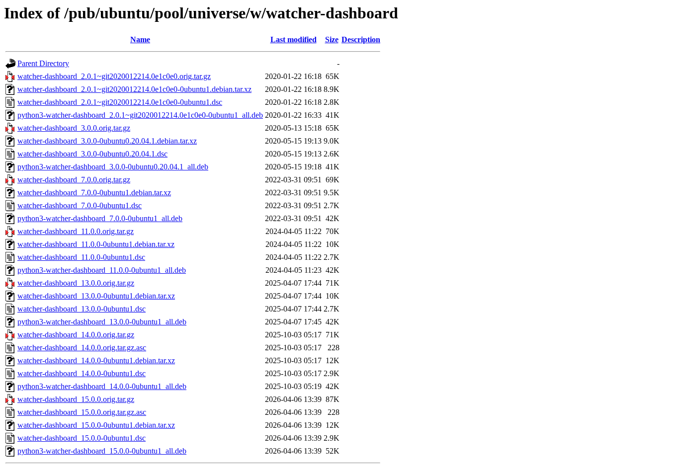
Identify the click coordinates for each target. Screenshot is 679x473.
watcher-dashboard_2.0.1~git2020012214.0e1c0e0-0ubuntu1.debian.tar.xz (134, 89)
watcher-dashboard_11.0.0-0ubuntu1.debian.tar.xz (95, 244)
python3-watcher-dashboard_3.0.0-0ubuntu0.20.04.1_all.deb (112, 166)
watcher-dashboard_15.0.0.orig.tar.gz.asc (81, 412)
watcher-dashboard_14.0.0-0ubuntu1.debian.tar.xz (96, 360)
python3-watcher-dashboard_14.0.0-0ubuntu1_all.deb (101, 386)
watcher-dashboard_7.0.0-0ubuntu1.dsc (79, 205)
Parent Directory (43, 63)
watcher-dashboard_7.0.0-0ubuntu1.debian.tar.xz (94, 192)
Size (332, 39)
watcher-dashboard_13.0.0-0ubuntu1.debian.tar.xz (96, 296)
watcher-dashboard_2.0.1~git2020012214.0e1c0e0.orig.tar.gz (114, 76)
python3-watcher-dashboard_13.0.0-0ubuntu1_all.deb (101, 321)
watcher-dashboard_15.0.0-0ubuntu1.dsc (81, 438)
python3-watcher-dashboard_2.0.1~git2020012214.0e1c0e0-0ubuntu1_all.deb (140, 115)
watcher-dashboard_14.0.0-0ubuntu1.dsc (81, 373)
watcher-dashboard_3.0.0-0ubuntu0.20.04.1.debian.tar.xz (107, 141)
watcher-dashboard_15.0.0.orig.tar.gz (75, 399)
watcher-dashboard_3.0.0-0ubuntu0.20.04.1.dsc (92, 154)
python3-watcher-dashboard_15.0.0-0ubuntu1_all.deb (101, 451)
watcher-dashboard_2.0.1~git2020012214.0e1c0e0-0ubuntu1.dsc (119, 102)
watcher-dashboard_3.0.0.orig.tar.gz (73, 128)
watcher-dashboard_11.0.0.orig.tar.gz (75, 231)
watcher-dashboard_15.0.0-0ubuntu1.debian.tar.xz (96, 425)
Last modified (293, 39)
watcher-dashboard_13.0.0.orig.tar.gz (75, 283)
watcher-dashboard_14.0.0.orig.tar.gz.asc (81, 347)
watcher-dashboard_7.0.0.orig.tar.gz (73, 179)
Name (140, 39)
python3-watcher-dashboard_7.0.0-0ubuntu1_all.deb (99, 218)
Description (360, 39)
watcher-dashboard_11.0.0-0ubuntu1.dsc (81, 257)
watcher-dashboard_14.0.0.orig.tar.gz (75, 334)
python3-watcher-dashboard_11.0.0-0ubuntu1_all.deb (101, 270)
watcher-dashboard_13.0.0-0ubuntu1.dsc (81, 309)
